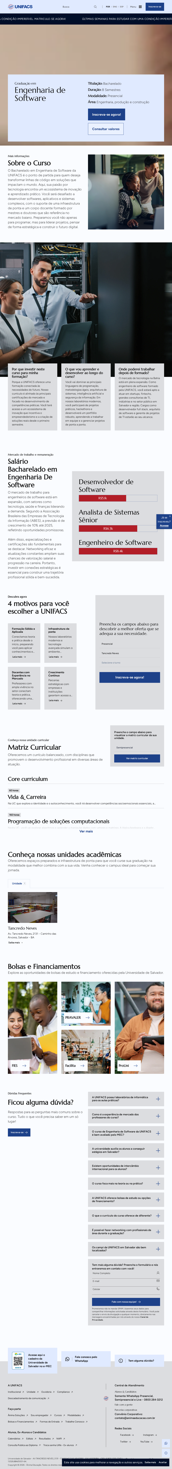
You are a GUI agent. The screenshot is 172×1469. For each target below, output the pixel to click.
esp (121, 7)
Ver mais (86, 831)
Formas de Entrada (49, 1421)
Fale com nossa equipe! (124, 1301)
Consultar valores (105, 129)
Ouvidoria (46, 1391)
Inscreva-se (154, 6)
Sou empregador (39, 1415)
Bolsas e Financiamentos (21, 1421)
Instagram (148, 1435)
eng (115, 7)
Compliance (63, 1391)
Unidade (31, 1391)
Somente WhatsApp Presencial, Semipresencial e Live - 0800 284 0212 (139, 1397)
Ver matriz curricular (137, 758)
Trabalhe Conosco (74, 1421)
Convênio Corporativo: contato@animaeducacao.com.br (135, 1416)
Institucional (14, 1391)
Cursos (58, 1415)
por (108, 7)
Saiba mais (14, 942)
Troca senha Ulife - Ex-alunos (58, 1445)
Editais (29, 1438)
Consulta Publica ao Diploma (22, 1445)
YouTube (144, 1441)
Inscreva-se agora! (106, 114)
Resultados (45, 1438)
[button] (166, 1443)
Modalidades (74, 1415)
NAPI (59, 1438)
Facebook (125, 1435)
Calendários (14, 1438)
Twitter (124, 1441)
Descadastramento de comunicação (27, 1398)
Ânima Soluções (16, 1415)
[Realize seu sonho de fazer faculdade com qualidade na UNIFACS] (20, 6)
